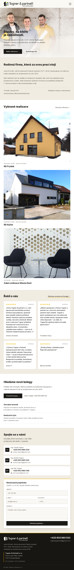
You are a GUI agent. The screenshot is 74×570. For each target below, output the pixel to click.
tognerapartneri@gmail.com (60, 541)
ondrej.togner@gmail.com (21, 462)
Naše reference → (12, 51)
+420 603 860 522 (21, 460)
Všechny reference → (62, 107)
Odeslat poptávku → (37, 523)
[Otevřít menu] (69, 4)
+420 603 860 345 (21, 471)
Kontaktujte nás (31, 51)
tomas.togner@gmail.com (21, 452)
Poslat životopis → (13, 396)
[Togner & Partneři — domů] (18, 3)
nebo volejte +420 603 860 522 (35, 396)
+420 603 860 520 (21, 450)
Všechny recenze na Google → (59, 296)
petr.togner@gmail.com (21, 473)
